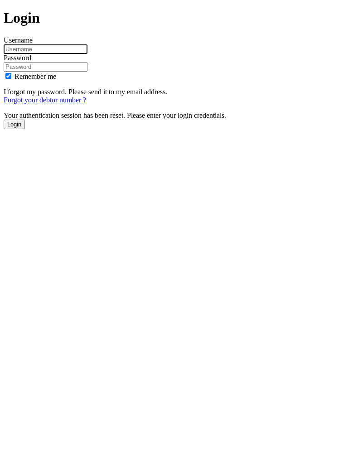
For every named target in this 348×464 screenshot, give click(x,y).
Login (14, 124)
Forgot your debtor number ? (45, 100)
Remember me (35, 76)
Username (18, 40)
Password (17, 58)
